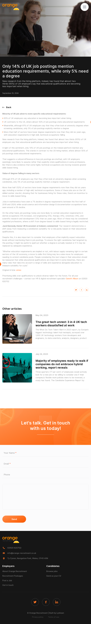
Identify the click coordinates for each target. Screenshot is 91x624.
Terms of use (53, 617)
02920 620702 (14, 548)
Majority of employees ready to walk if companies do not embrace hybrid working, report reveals (62, 364)
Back (8, 107)
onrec (18, 270)
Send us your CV (53, 576)
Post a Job (7, 580)
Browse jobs (51, 571)
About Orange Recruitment (14, 571)
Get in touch (8, 585)
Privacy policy (37, 617)
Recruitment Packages (12, 576)
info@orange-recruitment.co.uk (21, 553)
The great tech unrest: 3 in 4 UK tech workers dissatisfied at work (61, 323)
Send (14, 519)
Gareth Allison (72, 278)
